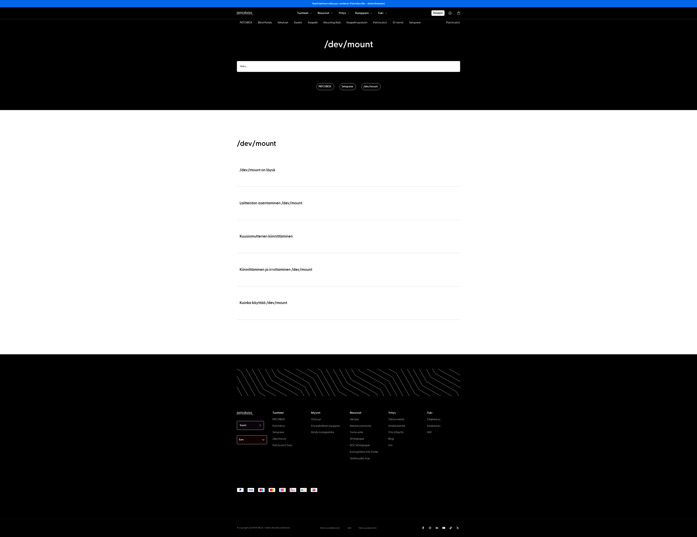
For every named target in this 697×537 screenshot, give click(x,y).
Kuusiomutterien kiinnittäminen (266, 236)
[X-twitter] (457, 527)
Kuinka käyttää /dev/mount (263, 303)
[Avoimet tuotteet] (311, 13)
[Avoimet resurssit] (332, 13)
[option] (64, 533)
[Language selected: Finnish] (376, 533)
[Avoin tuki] (386, 13)
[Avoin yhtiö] (348, 13)
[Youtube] (443, 527)
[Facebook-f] (423, 527)
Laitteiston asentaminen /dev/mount (271, 203)
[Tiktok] (450, 527)
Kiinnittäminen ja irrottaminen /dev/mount (276, 269)
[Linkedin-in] (436, 527)
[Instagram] (430, 527)
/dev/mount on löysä (257, 170)
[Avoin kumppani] (371, 13)
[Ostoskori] (459, 13)
